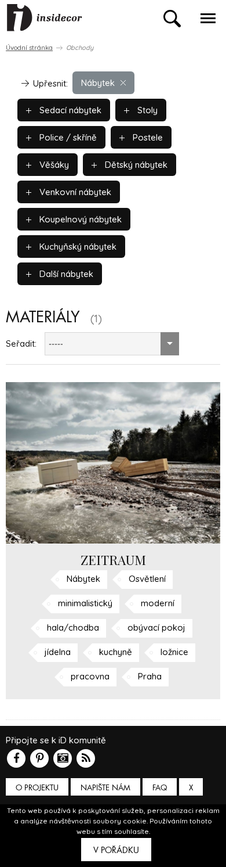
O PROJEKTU (37, 788)
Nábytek (98, 82)
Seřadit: (21, 343)
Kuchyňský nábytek (76, 246)
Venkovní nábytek (74, 191)
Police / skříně (67, 137)
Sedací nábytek (69, 110)
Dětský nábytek (135, 164)
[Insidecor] (44, 18)
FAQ (159, 788)
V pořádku (116, 850)
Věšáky (53, 164)
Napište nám (105, 788)
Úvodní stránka (29, 48)
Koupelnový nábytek (79, 219)
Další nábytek (65, 273)
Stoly (146, 110)
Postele (146, 137)
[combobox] (112, 343)
